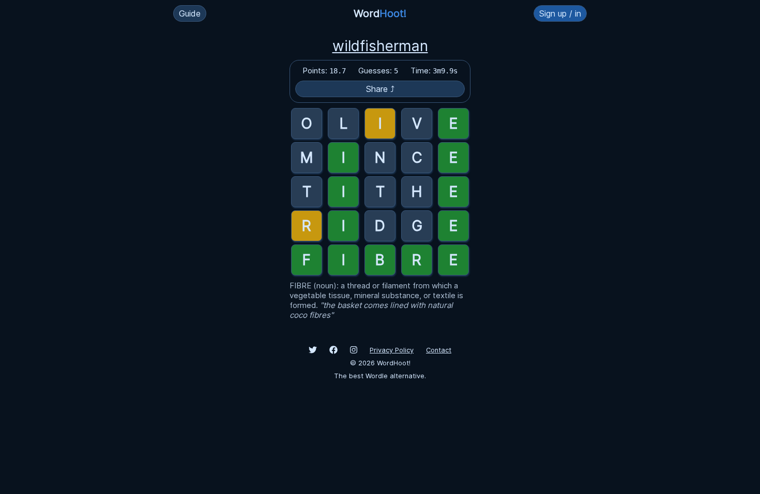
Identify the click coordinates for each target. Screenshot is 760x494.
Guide (190, 13)
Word (380, 13)
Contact (438, 350)
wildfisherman (380, 46)
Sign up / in (560, 13)
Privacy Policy (392, 350)
